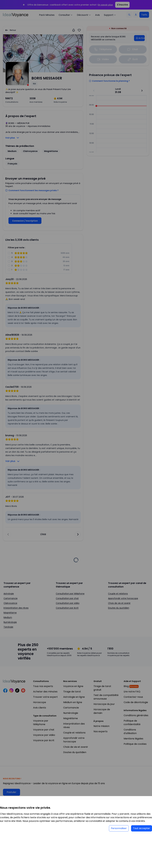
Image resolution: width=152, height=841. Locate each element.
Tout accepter (141, 828)
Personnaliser (119, 828)
